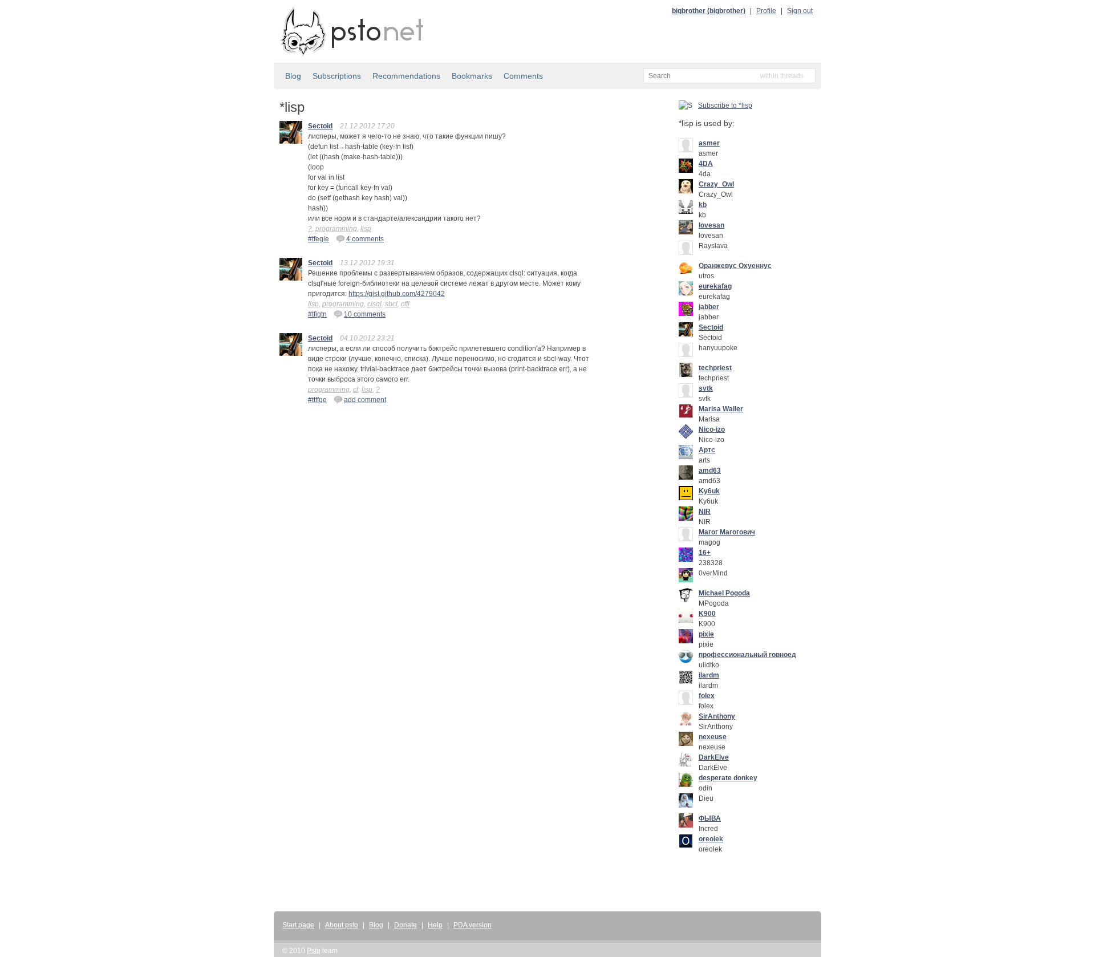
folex (707, 696)
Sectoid (320, 126)
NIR (705, 512)
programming (336, 229)
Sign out (800, 11)
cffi (405, 304)
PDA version (472, 925)
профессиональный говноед (747, 655)
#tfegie (318, 239)
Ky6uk (709, 491)
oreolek (711, 839)
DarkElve (714, 757)
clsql (374, 304)
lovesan (711, 225)
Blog (293, 75)
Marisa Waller (721, 409)
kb (703, 205)
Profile (766, 11)
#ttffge (317, 400)
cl (355, 390)
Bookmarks (472, 75)
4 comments (365, 239)
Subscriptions (337, 75)
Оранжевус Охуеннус (735, 266)
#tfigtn (317, 314)
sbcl (391, 304)
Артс (707, 450)
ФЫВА (710, 818)
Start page (298, 925)
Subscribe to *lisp (725, 106)
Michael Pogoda (724, 593)
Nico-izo (712, 429)
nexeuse (713, 737)
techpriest (715, 368)
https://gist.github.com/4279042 (396, 294)
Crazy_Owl (716, 184)
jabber (709, 307)
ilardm (709, 675)
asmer (709, 143)
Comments (523, 75)
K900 (707, 614)
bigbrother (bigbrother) (708, 11)
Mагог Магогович (727, 532)
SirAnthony (717, 716)
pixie (706, 634)
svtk (706, 388)
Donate (405, 925)
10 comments (365, 314)
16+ (705, 553)
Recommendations (406, 75)
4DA (706, 164)
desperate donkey (728, 778)
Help (435, 925)
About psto (341, 925)
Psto (314, 951)
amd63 (710, 471)
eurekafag (715, 286)
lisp (365, 229)
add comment (365, 400)
